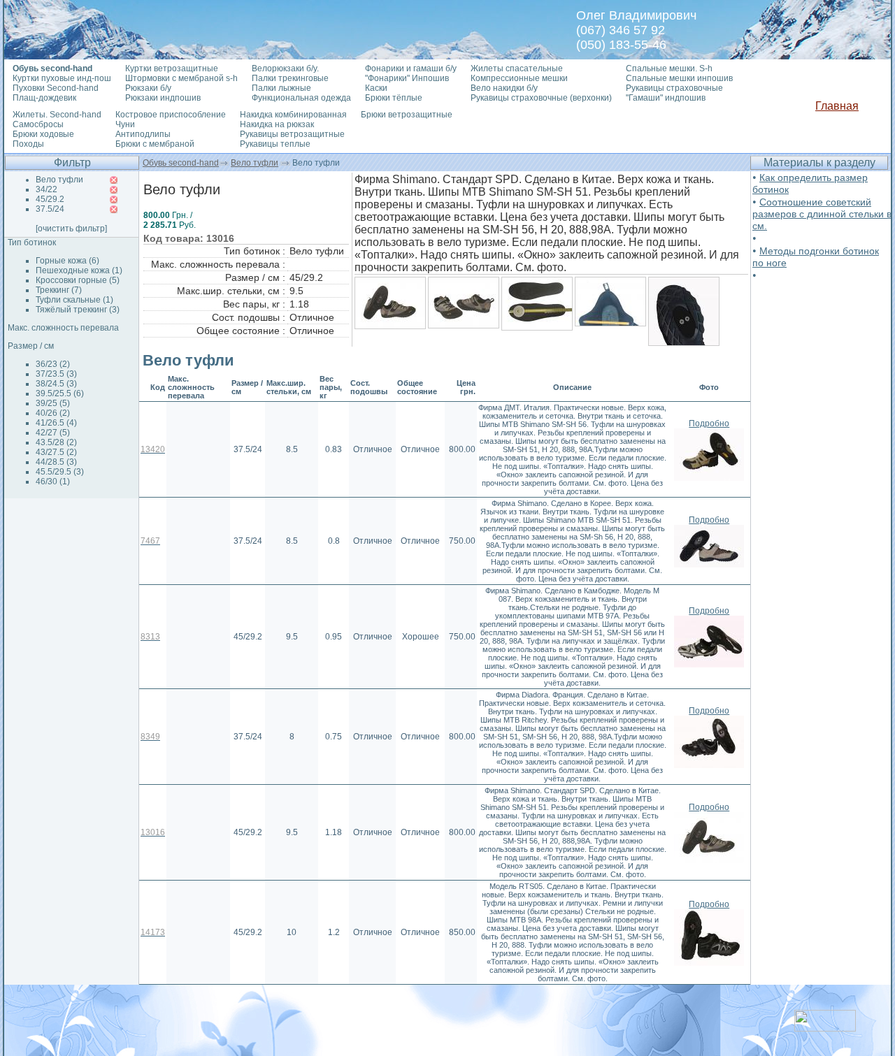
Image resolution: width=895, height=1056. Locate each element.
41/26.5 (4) (56, 423)
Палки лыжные (281, 88)
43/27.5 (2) (56, 452)
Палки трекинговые (290, 78)
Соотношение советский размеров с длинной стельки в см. (822, 213)
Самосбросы (38, 124)
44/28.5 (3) (56, 462)
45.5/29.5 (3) (60, 472)
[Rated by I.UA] (825, 1028)
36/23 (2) (53, 364)
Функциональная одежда (301, 98)
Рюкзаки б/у (148, 88)
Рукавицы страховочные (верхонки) (541, 98)
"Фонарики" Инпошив (407, 78)
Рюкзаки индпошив (163, 98)
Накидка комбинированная (293, 115)
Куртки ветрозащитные (171, 68)
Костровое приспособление (170, 115)
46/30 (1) (53, 481)
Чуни (125, 124)
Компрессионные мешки (519, 78)
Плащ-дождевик (44, 98)
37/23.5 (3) (56, 374)
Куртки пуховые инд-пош (62, 78)
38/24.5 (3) (56, 384)
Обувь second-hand (181, 163)
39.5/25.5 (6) (60, 393)
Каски (376, 88)
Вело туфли (254, 163)
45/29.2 (50, 199)
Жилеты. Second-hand (57, 115)
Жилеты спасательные (517, 68)
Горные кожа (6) (67, 261)
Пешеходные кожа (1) (79, 270)
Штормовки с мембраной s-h (181, 78)
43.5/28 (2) (56, 442)
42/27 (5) (53, 432)
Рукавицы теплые (275, 144)
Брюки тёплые (393, 98)
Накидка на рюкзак (277, 124)
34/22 (46, 189)
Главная (837, 106)
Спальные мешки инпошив (679, 78)
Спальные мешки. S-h (669, 68)
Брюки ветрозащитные (406, 115)
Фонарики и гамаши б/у (411, 68)
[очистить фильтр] (71, 228)
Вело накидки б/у (504, 88)
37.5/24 (50, 209)
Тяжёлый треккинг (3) (78, 309)
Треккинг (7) (59, 290)
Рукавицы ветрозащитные (292, 134)
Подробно (709, 423)
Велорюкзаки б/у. (285, 68)
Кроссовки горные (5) (78, 280)
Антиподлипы (143, 134)
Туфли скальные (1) (74, 300)
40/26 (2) (53, 413)
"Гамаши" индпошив (666, 98)
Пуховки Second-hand (56, 88)
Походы (28, 144)
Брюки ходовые (43, 134)
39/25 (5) (53, 403)
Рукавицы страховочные (674, 88)
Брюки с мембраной (154, 144)
